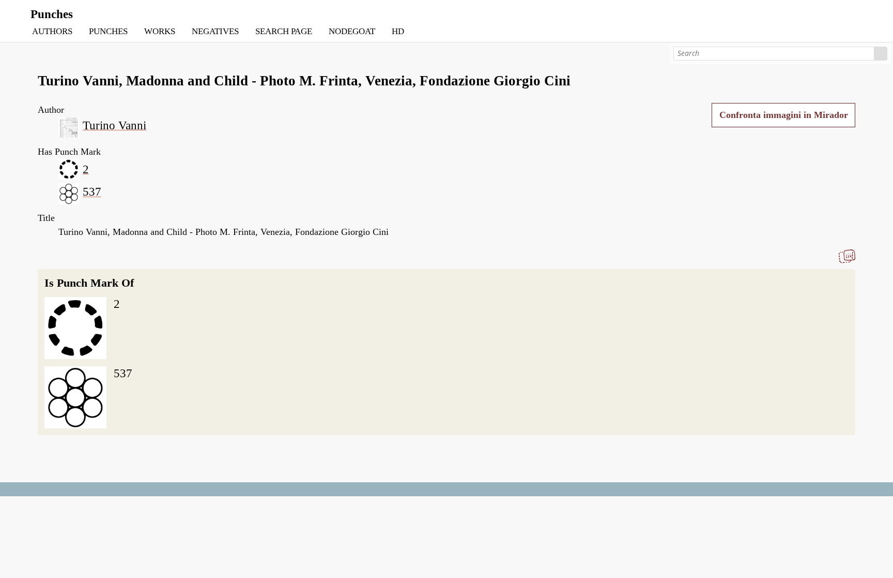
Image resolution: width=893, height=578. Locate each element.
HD (398, 31)
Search (880, 54)
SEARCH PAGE (283, 31)
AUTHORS (52, 31)
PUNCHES (108, 31)
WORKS (159, 31)
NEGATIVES (215, 31)
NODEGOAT (352, 31)
